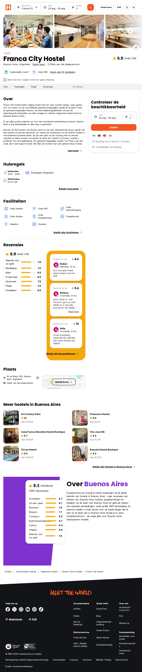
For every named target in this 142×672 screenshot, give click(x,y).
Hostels (76, 609)
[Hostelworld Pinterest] (34, 609)
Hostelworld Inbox (124, 652)
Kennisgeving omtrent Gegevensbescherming (27, 660)
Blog (98, 616)
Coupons (74, 660)
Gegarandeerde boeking (103, 623)
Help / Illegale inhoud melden (80, 644)
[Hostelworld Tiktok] (41, 609)
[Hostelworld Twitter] (14, 609)
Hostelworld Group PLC (124, 608)
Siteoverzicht (122, 660)
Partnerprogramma (127, 644)
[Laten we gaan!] (90, 7)
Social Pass (101, 609)
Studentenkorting (104, 645)
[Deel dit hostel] (136, 47)
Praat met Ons (80, 637)
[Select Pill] (127, 7)
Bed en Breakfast (77, 623)
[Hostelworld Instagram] (21, 609)
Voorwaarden (59, 660)
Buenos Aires (10, 64)
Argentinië (24, 64)
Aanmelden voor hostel (127, 637)
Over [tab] (5, 87)
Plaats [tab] (34, 87)
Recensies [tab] (48, 87)
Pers (121, 616)
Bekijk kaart (39, 64)
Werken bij (124, 623)
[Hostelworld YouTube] (28, 609)
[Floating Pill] (130, 31)
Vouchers (87, 660)
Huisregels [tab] (19, 87)
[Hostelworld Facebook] (8, 609)
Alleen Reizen (102, 637)
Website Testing (103, 660)
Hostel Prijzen (102, 630)
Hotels (76, 616)
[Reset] (36, 7)
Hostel (7, 53)
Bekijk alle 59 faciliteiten (62, 72)
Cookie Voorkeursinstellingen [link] (19, 666)
